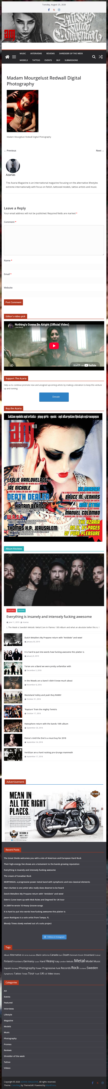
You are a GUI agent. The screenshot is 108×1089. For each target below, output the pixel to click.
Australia (32, 955)
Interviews (36, 53)
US (46, 973)
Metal (79, 960)
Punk (58, 968)
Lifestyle (8, 1014)
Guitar (37, 962)
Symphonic (8, 973)
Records (66, 968)
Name (8, 260)
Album (6, 955)
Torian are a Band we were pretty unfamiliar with (47, 666)
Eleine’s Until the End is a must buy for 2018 (45, 738)
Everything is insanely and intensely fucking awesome (49, 616)
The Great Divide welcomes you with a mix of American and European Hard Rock (42, 858)
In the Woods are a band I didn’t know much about (48, 680)
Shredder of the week (71, 53)
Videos (7, 1068)
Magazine (8, 1020)
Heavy (50, 961)
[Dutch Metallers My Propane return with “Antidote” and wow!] (13, 639)
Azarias (26, 622)
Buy (58, 60)
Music (23, 53)
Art (23, 955)
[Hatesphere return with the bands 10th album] (13, 725)
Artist (27, 955)
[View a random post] (100, 56)
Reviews (50, 53)
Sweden (92, 968)
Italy (57, 961)
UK (42, 973)
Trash (37, 974)
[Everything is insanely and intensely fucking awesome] (54, 580)
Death (66, 954)
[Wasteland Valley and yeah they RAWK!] (13, 697)
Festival (97, 955)
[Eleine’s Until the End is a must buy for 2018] (13, 740)
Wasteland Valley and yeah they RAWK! (42, 695)
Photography (27, 968)
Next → (100, 150)
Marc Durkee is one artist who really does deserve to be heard (34, 887)
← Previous (10, 150)
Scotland (82, 968)
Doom (80, 955)
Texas (24, 973)
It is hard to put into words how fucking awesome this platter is (54, 652)
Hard (42, 961)
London (63, 961)
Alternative (15, 954)
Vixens (57, 973)
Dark (60, 955)
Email (8, 274)
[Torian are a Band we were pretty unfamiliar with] (13, 668)
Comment (10, 221)
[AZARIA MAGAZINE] (54, 14)
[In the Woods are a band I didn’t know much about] (13, 682)
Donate (56, 397)
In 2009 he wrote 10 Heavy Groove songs (23, 905)
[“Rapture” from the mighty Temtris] (13, 711)
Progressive (48, 968)
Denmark (74, 955)
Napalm (7, 968)
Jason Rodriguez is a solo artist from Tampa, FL (26, 917)
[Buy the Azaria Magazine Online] (53, 415)
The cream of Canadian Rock (17, 876)
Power (39, 968)
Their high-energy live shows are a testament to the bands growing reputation (41, 864)
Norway (15, 968)
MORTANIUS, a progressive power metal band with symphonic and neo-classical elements (47, 882)
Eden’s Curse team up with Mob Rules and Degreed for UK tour (34, 899)
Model (89, 961)
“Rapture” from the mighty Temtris (40, 709)
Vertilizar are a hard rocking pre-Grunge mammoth (48, 752)
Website (8, 287)
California (45, 955)
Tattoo (36, 60)
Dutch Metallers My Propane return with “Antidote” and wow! (53, 637)
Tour (31, 973)
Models (24, 60)
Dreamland (89, 954)
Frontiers (18, 961)
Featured (11, 610)
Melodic (70, 961)
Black (38, 955)
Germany (28, 961)
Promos (7, 1044)
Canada (54, 954)
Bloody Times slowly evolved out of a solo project (28, 923)
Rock (75, 967)
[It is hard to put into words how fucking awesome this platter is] (13, 654)
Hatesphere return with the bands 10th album (46, 723)
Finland (8, 961)
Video (50, 973)
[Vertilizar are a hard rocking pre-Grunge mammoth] (13, 754)
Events (48, 60)
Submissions (71, 60)
